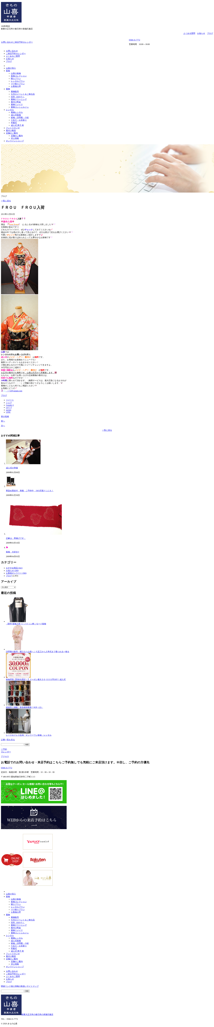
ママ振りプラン (18, 84)
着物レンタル (17, 112)
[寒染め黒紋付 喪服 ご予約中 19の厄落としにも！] (11, 486)
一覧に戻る (6, 201)
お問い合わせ (7, 42)
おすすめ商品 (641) (14, 568)
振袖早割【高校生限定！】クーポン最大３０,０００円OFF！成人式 (36, 679)
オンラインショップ (15, 141)
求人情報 (15, 138)
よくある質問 (189, 33)
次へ (3, 426)
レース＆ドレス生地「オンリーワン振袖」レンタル (29, 735)
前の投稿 (5, 416)
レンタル (10, 110)
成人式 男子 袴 (17, 125)
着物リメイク (17, 104)
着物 (8, 89)
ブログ (210, 33)
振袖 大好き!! (12, 552)
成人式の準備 (12, 468)
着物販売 (15, 91)
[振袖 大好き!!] (7, 547)
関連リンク (6, 986)
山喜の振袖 (16, 73)
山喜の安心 (11, 68)
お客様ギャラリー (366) (16, 573)
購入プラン (16, 78)
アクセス (5, 756)
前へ (3, 421)
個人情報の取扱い (19, 986)
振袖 (8, 71)
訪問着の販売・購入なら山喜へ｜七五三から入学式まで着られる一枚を (37, 652)
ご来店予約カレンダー (23, 42)
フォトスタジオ (13, 128)
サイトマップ (33, 986)
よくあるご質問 (13, 56)
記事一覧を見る (8, 740)
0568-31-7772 (134, 40)
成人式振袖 (16, 115)
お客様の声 (16, 86)
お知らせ (201, 33)
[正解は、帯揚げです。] (34, 534)
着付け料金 (16, 102)
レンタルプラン (18, 81)
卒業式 (14, 123)
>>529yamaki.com (13, 391)
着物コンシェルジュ (20, 107)
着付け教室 (11, 130)
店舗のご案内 (12, 133)
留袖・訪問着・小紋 (20, 117)
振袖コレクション (19, 76)
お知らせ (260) (12, 570)
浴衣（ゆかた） (18, 97)
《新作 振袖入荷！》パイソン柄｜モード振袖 (26, 624)
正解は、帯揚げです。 (16, 538)
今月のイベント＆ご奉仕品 (23, 94)
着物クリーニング (19, 99)
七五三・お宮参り (19, 120)
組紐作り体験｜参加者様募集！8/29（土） (24, 707)
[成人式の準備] (23, 463)
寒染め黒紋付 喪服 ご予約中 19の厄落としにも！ (30, 491)
